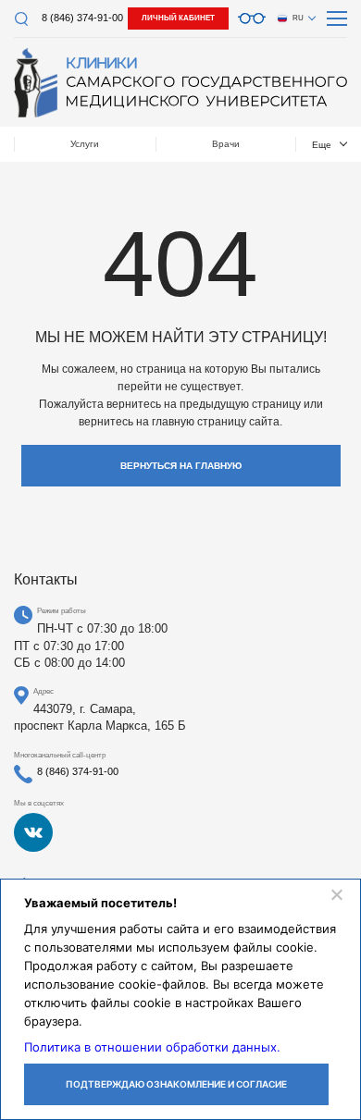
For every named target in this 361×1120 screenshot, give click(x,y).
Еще (321, 145)
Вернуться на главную (181, 466)
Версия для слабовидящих (252, 18)
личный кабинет (178, 18)
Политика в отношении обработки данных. (152, 1047)
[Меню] (337, 18)
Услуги (84, 144)
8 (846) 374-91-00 (82, 17)
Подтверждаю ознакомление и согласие (176, 1083)
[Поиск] (21, 19)
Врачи (226, 144)
